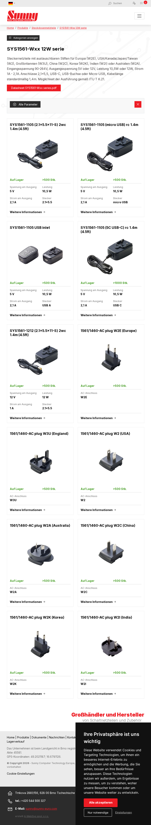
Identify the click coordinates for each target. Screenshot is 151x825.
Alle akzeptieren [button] (100, 802)
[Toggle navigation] (139, 15)
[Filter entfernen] (137, 104)
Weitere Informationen (26, 212)
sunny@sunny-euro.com (41, 808)
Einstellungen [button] (123, 812)
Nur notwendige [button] (98, 812)
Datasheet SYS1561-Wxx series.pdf (33, 88)
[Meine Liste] (142, 3)
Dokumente (39, 737)
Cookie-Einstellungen (21, 773)
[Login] (135, 3)
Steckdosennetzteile (44, 27)
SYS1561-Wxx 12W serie (73, 27)
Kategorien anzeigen (25, 37)
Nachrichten (57, 737)
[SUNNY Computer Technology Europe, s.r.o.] (22, 15)
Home (10, 27)
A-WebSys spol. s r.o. (36, 816)
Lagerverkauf (15, 741)
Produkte (22, 27)
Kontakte (73, 737)
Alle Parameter (28, 104)
